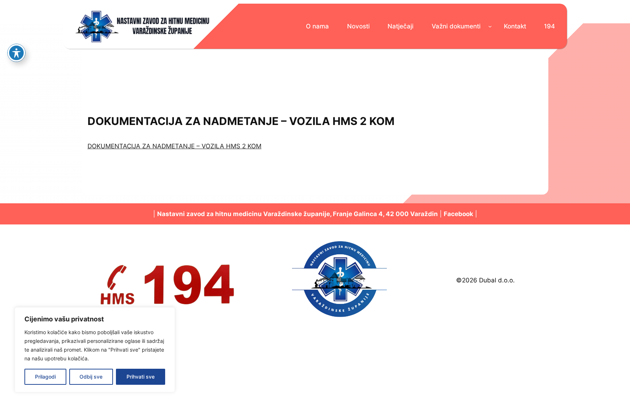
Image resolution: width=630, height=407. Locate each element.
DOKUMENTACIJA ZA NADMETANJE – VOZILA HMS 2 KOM (174, 146)
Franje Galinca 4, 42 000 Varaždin (385, 214)
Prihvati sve (141, 376)
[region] (95, 349)
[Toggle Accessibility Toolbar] (16, 53)
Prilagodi (45, 376)
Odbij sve (90, 376)
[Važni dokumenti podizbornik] (490, 26)
